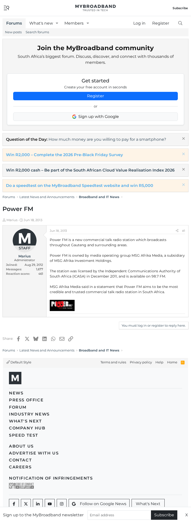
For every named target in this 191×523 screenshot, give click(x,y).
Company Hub (27, 428)
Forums (14, 23)
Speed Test (23, 435)
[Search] (180, 23)
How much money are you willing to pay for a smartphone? (107, 139)
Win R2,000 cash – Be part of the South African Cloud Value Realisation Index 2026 (90, 170)
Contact (20, 460)
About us (21, 446)
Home (172, 362)
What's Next (25, 421)
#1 (183, 231)
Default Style (20, 362)
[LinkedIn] (38, 504)
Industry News (29, 414)
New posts (13, 32)
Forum (18, 407)
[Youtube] (50, 504)
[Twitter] (26, 504)
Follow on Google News (103, 503)
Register (95, 96)
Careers (20, 467)
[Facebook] (14, 504)
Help (159, 362)
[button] (57, 23)
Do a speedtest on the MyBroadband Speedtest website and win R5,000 (79, 185)
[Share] (177, 231)
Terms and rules (113, 362)
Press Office (26, 400)
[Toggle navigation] (6, 7)
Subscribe (164, 515)
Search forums (37, 32)
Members (74, 23)
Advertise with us (34, 453)
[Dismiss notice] (183, 139)
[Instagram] (62, 504)
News (16, 393)
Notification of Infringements (51, 478)
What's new (41, 23)
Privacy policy (141, 362)
